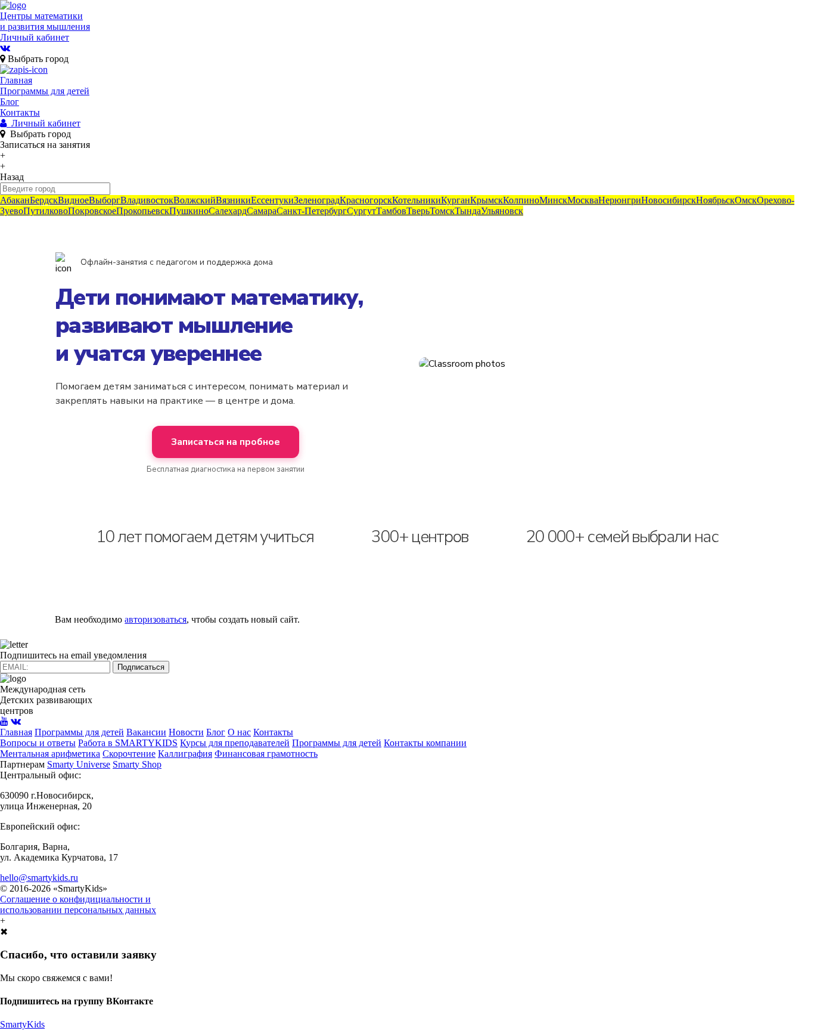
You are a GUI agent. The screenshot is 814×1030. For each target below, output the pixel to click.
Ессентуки (272, 200)
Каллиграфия (185, 753)
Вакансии (146, 732)
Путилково (45, 211)
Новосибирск (668, 200)
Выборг (104, 200)
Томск (442, 211)
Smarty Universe (78, 764)
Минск (553, 200)
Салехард (228, 211)
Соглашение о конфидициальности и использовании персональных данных (78, 904)
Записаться (45, 145)
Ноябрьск (715, 200)
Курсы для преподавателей (235, 743)
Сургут (361, 211)
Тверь (418, 211)
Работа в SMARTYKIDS (128, 743)
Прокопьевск (142, 211)
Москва (582, 200)
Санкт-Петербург (311, 211)
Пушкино (189, 211)
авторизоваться (156, 619)
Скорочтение (129, 753)
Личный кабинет (34, 37)
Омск (746, 200)
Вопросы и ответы (38, 743)
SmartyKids (22, 1024)
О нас (239, 732)
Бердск (44, 200)
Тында (468, 211)
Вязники (233, 200)
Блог (9, 102)
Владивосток (146, 200)
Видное (73, 200)
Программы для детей (44, 91)
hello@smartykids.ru (39, 878)
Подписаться (140, 667)
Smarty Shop (137, 764)
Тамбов (391, 211)
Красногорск (366, 200)
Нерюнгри (619, 200)
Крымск (486, 200)
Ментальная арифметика (50, 753)
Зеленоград (317, 200)
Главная (16, 80)
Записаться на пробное (225, 442)
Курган (455, 200)
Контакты (20, 112)
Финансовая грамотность (266, 753)
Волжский (194, 200)
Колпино (521, 200)
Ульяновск (502, 211)
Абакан (15, 200)
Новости (186, 732)
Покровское (92, 211)
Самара (261, 211)
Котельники (416, 200)
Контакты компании (425, 743)
